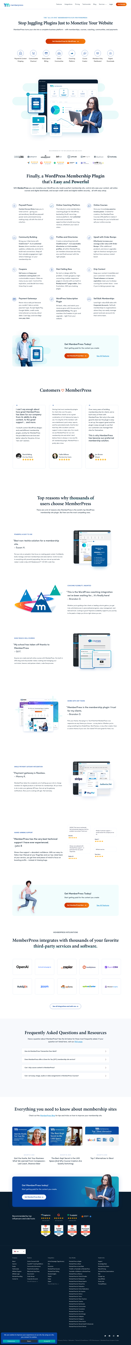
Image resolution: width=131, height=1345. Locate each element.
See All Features (103, 356)
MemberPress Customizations (106, 1271)
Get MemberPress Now (75, 356)
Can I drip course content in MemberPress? (40, 1067)
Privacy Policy (62, 1340)
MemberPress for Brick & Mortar (77, 1326)
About (13, 1261)
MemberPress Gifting (53, 1271)
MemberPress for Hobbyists (76, 1316)
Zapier (49, 1281)
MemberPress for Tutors (75, 1296)
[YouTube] (118, 1336)
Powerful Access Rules (33, 1269)
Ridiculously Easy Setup (33, 1271)
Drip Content (30, 1274)
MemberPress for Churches (76, 1311)
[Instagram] (113, 1336)
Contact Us (15, 1279)
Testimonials (15, 1269)
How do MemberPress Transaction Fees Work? (41, 1051)
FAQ (99, 1274)
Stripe (49, 1279)
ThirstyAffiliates (102, 1284)
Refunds (71, 1340)
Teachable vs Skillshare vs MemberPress (79, 1271)
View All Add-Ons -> (53, 1284)
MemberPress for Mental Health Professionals (81, 1324)
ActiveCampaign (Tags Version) (56, 1261)
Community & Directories (34, 1266)
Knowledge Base (102, 1264)
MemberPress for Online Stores (77, 1321)
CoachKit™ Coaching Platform (35, 1264)
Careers (14, 1264)
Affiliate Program (16, 1271)
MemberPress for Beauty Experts (78, 1281)
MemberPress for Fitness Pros (77, 1284)
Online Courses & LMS (33, 1261)
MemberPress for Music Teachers (78, 1299)
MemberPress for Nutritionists (77, 1304)
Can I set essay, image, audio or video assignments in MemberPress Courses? (52, 1076)
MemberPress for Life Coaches (77, 1291)
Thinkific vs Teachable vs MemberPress (79, 1269)
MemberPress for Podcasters (76, 1286)
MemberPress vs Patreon (75, 1274)
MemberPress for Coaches (76, 1301)
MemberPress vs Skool (75, 1264)
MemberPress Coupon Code (110, 1340)
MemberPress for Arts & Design (77, 1314)
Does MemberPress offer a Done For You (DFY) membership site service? (50, 1059)
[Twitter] (105, 1336)
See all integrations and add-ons (64, 1006)
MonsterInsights (52, 1274)
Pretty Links (101, 1281)
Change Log (101, 1276)
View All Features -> (32, 1281)
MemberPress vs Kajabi (75, 1261)
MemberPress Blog (47, 1116)
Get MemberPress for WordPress (64, 41)
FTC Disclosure (94, 1340)
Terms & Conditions (81, 1340)
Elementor (50, 1266)
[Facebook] (109, 1336)
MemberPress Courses (54, 1269)
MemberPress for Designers (76, 1319)
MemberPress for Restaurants (77, 1279)
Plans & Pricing (102, 1269)
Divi (49, 1264)
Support (100, 1261)
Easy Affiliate (101, 1279)
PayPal (49, 1276)
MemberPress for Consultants (77, 1309)
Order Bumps (30, 1276)
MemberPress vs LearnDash (76, 1266)
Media (14, 1266)
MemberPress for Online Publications (79, 1289)
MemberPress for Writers (75, 1294)
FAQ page (78, 1042)
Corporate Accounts (32, 1279)
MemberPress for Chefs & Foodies (78, 1276)
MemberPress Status (103, 1266)
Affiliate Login (16, 1274)
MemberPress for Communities (77, 1306)
